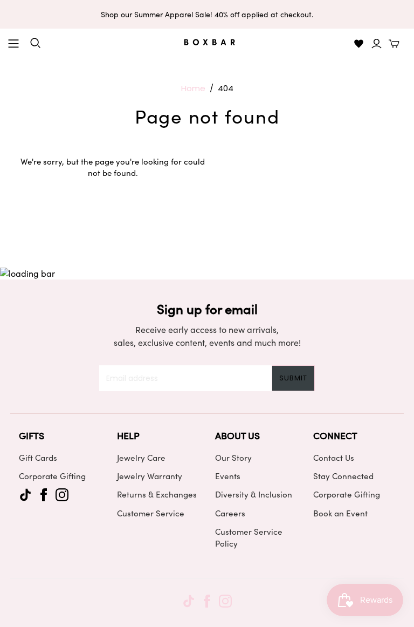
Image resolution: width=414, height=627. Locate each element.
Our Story (233, 457)
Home (193, 88)
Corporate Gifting (52, 476)
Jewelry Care (141, 457)
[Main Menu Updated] (13, 44)
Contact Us (333, 457)
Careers (230, 513)
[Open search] (35, 43)
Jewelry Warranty (149, 476)
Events (227, 476)
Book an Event (340, 513)
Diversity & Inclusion (253, 494)
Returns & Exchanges (157, 494)
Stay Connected (343, 476)
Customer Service (150, 513)
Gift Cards (38, 457)
